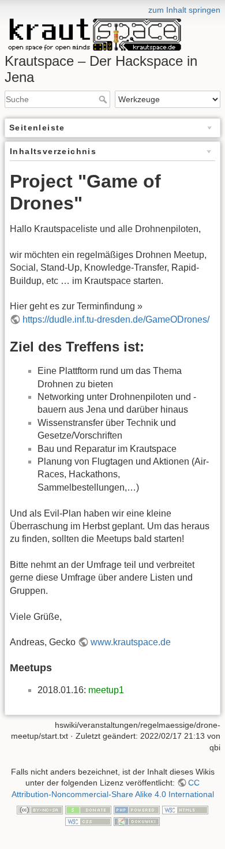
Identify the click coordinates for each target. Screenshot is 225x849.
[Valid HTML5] (185, 809)
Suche (104, 99)
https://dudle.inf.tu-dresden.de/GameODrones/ (115, 319)
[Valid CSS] (88, 820)
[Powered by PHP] (137, 809)
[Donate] (88, 809)
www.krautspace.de (131, 642)
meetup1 (106, 690)
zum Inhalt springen (184, 9)
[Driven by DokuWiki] (137, 820)
